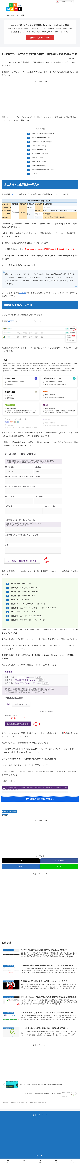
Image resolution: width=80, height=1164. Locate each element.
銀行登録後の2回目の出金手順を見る (40, 799)
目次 (37, 129)
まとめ (34, 174)
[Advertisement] (40, 97)
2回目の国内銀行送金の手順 (42, 142)
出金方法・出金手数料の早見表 (43, 134)
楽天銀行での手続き (39, 165)
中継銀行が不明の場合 (40, 153)
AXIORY (15, 194)
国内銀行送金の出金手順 (41, 137)
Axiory (5, 815)
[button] (74, 615)
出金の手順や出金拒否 (10, 811)
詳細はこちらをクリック (40, 38)
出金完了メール (37, 158)
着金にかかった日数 (39, 162)
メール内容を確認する (40, 146)
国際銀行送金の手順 (39, 150)
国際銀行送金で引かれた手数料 (43, 169)
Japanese (62, 1)
